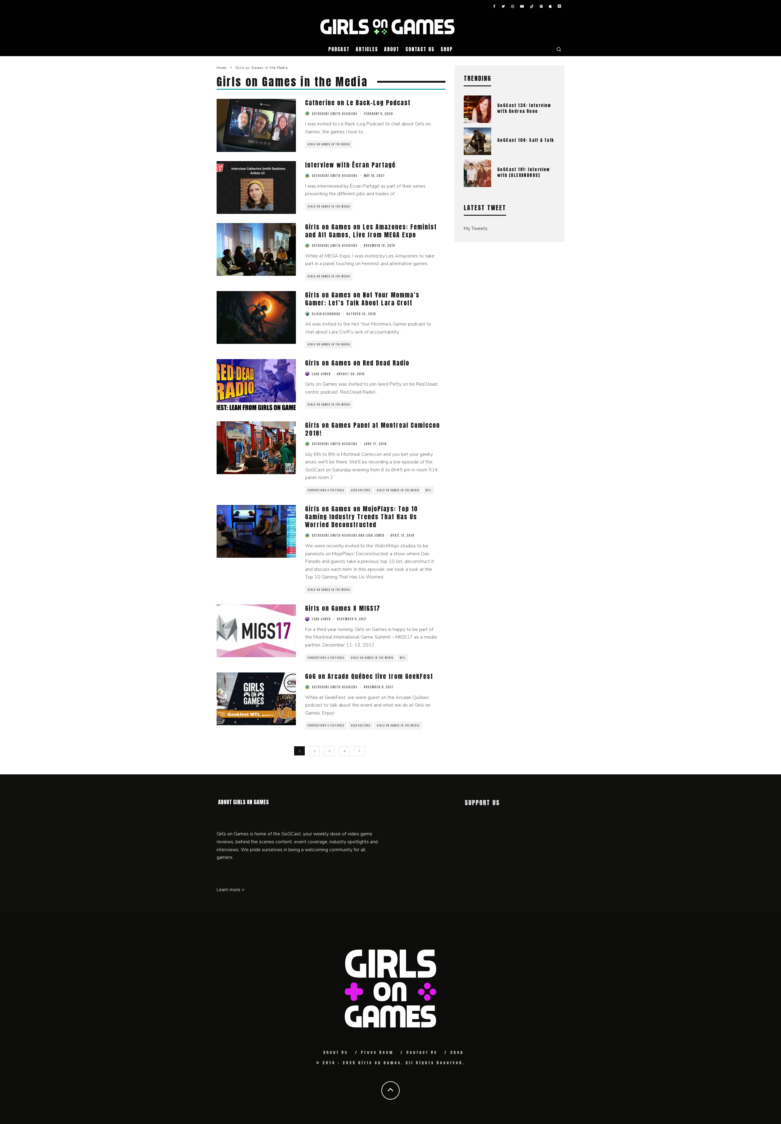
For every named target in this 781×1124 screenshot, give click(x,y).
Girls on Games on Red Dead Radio (357, 363)
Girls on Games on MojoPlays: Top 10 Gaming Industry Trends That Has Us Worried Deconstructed (361, 516)
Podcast (338, 49)
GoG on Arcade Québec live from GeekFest (369, 676)
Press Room (377, 1052)
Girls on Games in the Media (329, 144)
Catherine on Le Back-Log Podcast (358, 102)
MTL (428, 490)
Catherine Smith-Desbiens (335, 113)
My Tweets (476, 228)
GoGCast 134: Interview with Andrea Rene (524, 108)
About (391, 49)
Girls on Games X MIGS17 (342, 608)
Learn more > (231, 889)
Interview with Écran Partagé (350, 165)
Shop (447, 49)
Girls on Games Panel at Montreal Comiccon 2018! (372, 429)
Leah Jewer (321, 374)
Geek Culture (360, 490)
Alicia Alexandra (326, 314)
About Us (335, 1052)
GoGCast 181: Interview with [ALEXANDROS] (523, 172)
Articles (367, 49)
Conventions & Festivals (326, 490)
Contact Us (419, 49)
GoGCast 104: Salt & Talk (525, 140)
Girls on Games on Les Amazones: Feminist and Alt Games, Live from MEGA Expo (371, 231)
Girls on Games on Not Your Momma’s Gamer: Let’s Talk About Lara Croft (362, 299)
